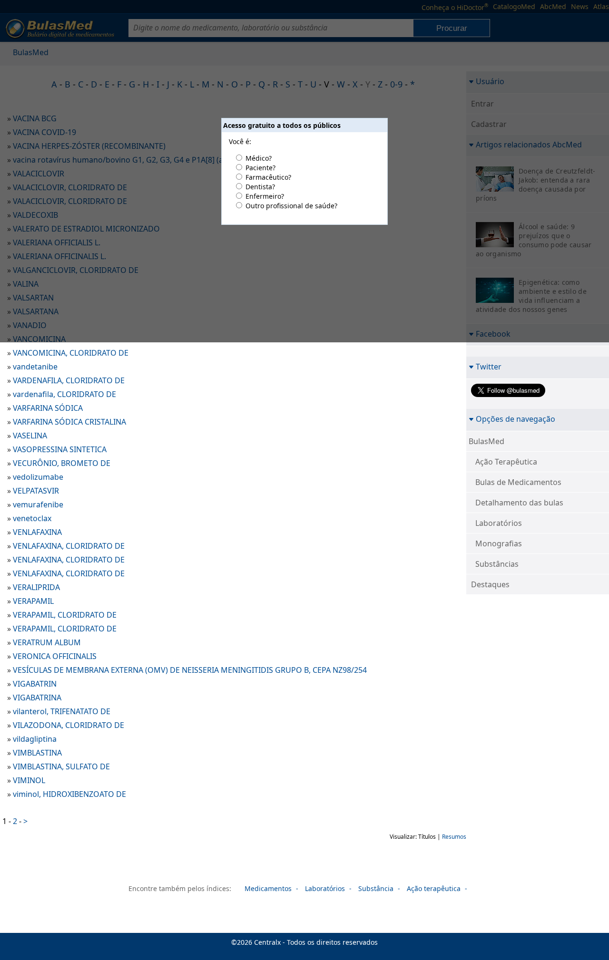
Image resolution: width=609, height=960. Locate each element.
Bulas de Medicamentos (518, 482)
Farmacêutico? (268, 177)
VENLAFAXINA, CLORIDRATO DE (69, 546)
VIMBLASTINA (37, 752)
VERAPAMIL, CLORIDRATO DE (65, 615)
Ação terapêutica (434, 888)
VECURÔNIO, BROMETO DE (61, 463)
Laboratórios (498, 523)
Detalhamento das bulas (519, 502)
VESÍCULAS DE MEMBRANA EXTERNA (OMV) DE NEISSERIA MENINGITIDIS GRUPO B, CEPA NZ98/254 (190, 670)
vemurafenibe (38, 504)
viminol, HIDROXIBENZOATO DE (69, 794)
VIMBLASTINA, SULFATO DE (61, 766)
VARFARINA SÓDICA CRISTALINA (69, 422)
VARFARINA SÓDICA (48, 408)
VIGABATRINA (37, 697)
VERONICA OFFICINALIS (55, 656)
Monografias (498, 543)
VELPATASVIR (36, 490)
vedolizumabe (38, 477)
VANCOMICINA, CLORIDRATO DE (70, 353)
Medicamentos (268, 888)
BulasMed (486, 441)
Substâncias (497, 564)
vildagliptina (35, 739)
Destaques (490, 584)
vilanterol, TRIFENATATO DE (61, 711)
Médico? (259, 158)
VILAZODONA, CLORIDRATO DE (68, 725)
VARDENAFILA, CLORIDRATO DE (69, 380)
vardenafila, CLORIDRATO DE (64, 394)
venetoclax (32, 518)
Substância (375, 888)
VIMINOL (29, 780)
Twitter (488, 366)
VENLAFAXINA (37, 532)
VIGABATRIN (35, 684)
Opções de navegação (515, 419)
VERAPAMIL (33, 601)
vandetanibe (35, 366)
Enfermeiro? (265, 196)
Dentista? (260, 186)
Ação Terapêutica (506, 461)
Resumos (454, 837)
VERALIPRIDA (36, 587)
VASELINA (30, 435)
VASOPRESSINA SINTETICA (60, 449)
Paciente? (260, 167)
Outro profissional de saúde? (291, 205)
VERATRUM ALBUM (47, 642)
